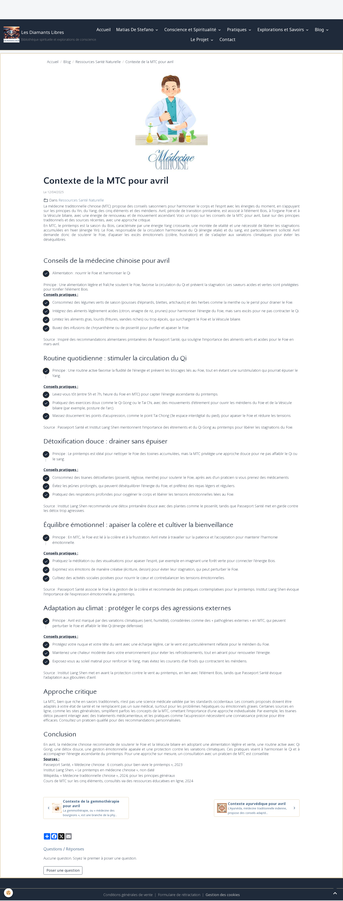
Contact (227, 39)
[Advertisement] (72, 9)
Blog (320, 29)
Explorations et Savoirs (281, 29)
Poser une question (63, 870)
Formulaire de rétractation (179, 894)
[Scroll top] (335, 893)
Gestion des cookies (223, 894)
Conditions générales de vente (128, 894)
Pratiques (237, 29)
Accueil (103, 29)
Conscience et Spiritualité (190, 29)
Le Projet (200, 39)
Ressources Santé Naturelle (98, 61)
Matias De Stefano (135, 29)
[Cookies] (8, 892)
